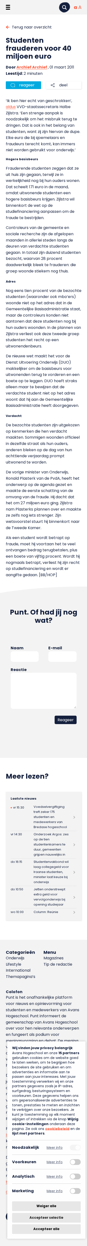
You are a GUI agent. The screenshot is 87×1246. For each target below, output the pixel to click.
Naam (17, 648)
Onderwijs (15, 958)
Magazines (54, 958)
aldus (11, 107)
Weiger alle (46, 1206)
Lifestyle (13, 964)
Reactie (19, 669)
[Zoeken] (64, 7)
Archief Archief (31, 67)
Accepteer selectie (46, 1217)
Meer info (55, 1147)
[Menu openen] (8, 7)
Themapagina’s (20, 976)
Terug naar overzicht (32, 27)
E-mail (55, 648)
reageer (27, 85)
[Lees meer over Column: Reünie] (44, 912)
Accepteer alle (46, 1229)
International (18, 970)
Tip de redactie (58, 964)
